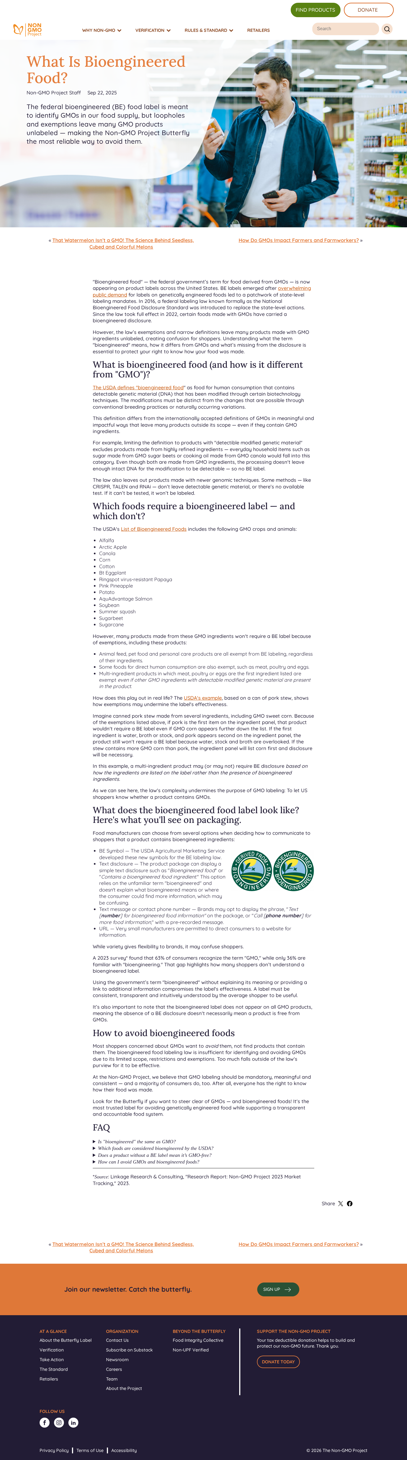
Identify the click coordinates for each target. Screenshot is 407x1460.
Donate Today (278, 1361)
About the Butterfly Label (66, 1340)
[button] (278, 1289)
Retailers (49, 1379)
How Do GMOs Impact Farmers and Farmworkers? (299, 240)
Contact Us (117, 1340)
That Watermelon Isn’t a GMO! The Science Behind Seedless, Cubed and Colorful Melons (123, 243)
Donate (368, 10)
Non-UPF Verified (191, 1350)
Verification (52, 1350)
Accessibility (124, 1450)
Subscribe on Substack (129, 1350)
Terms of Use (90, 1450)
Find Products (315, 10)
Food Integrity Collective (198, 1340)
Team (112, 1379)
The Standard (54, 1369)
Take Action (52, 1359)
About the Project (124, 1388)
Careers (114, 1369)
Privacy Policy (54, 1450)
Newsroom (117, 1359)
